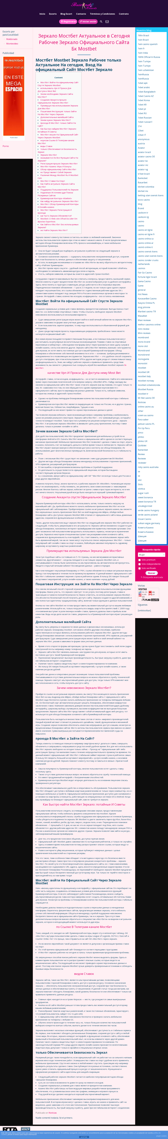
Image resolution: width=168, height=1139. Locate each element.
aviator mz (143, 165)
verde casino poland (148, 514)
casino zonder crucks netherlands (148, 262)
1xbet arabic (144, 87)
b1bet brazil (144, 173)
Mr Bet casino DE (146, 397)
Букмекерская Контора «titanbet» (56, 198)
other (140, 411)
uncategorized (145, 506)
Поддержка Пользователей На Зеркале (59, 189)
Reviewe (142, 458)
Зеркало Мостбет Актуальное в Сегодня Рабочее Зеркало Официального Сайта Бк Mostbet (84, 42)
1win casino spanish (148, 44)
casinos (141, 268)
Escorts (53, 13)
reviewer (142, 462)
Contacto (81, 13)
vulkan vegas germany (149, 523)
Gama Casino (144, 281)
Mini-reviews (144, 333)
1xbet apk (143, 83)
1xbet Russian (145, 117)
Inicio (42, 13)
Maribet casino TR (147, 311)
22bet (140, 130)
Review (141, 454)
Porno (6, 146)
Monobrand (144, 350)
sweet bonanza (145, 497)
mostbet (142, 367)
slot (139, 480)
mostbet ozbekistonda (149, 385)
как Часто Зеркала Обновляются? (56, 215)
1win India (143, 52)
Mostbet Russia (145, 389)
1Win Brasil (143, 35)
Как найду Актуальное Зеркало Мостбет (59, 201)
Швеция (142, 536)
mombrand (143, 337)
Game (140, 285)
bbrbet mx (143, 191)
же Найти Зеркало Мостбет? (54, 230)
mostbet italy (144, 376)
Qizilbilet (142, 445)
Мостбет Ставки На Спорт (52, 181)
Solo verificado (148, 568)
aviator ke (143, 160)
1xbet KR (142, 104)
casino (141, 221)
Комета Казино (146, 527)
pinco (140, 432)
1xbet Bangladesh (147, 91)
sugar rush (143, 493)
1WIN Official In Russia (149, 57)
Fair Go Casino (145, 272)
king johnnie (144, 307)
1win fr (141, 48)
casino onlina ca (145, 238)
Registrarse (70, 21)
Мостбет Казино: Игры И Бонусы (55, 166)
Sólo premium (148, 559)
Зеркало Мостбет (48, 155)
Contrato (124, 13)
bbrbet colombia (146, 186)
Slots (140, 484)
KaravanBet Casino (147, 298)
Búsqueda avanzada (153, 577)
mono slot (143, 346)
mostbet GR (143, 372)
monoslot (142, 363)
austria (141, 143)
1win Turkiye (144, 61)
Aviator (141, 147)
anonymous (143, 139)
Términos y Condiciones (102, 13)
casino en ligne (145, 229)
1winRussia (143, 74)
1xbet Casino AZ (146, 96)
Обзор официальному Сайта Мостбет (58, 169)
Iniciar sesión (89, 21)
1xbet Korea (144, 100)
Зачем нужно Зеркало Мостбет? (55, 120)
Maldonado (11, 39)
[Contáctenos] (107, 21)
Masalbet (142, 315)
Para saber (143, 419)
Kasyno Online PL (146, 302)
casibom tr (143, 212)
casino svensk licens (148, 251)
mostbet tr (143, 393)
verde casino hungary (148, 510)
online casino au (146, 406)
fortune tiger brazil (147, 277)
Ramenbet (143, 449)
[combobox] (151, 554)
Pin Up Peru (144, 428)
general (141, 289)
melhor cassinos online (149, 324)
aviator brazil (144, 152)
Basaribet (142, 182)
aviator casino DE (146, 156)
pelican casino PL (146, 423)
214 (139, 126)
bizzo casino (144, 199)
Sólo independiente (151, 564)
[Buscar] (101, 21)
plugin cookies (161, 1136)
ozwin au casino (145, 415)
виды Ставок (46, 146)
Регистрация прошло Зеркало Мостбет (59, 163)
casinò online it (145, 247)
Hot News (143, 294)
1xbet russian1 (145, 121)
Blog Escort (66, 13)
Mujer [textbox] (142, 554)
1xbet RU (142, 113)
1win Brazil (143, 39)
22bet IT (142, 134)
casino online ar (145, 243)
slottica (141, 488)
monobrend (143, 354)
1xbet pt (142, 109)
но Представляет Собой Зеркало (56, 172)
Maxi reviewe (144, 320)
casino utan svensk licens (150, 255)
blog (140, 204)
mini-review (143, 328)
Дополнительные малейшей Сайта (57, 117)
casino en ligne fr (146, 234)
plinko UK (142, 441)
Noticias (53, 1112)
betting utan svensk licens (151, 195)
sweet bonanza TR (147, 501)
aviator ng (143, 169)
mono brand (144, 341)
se (139, 471)
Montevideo (12, 43)
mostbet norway (146, 380)
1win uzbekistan (146, 70)
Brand (141, 208)
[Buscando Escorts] (84, 5)
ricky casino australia (148, 467)
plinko (141, 436)
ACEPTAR (84, 1137)
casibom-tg (143, 217)
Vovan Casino (144, 519)
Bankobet (143, 178)
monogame (143, 359)
